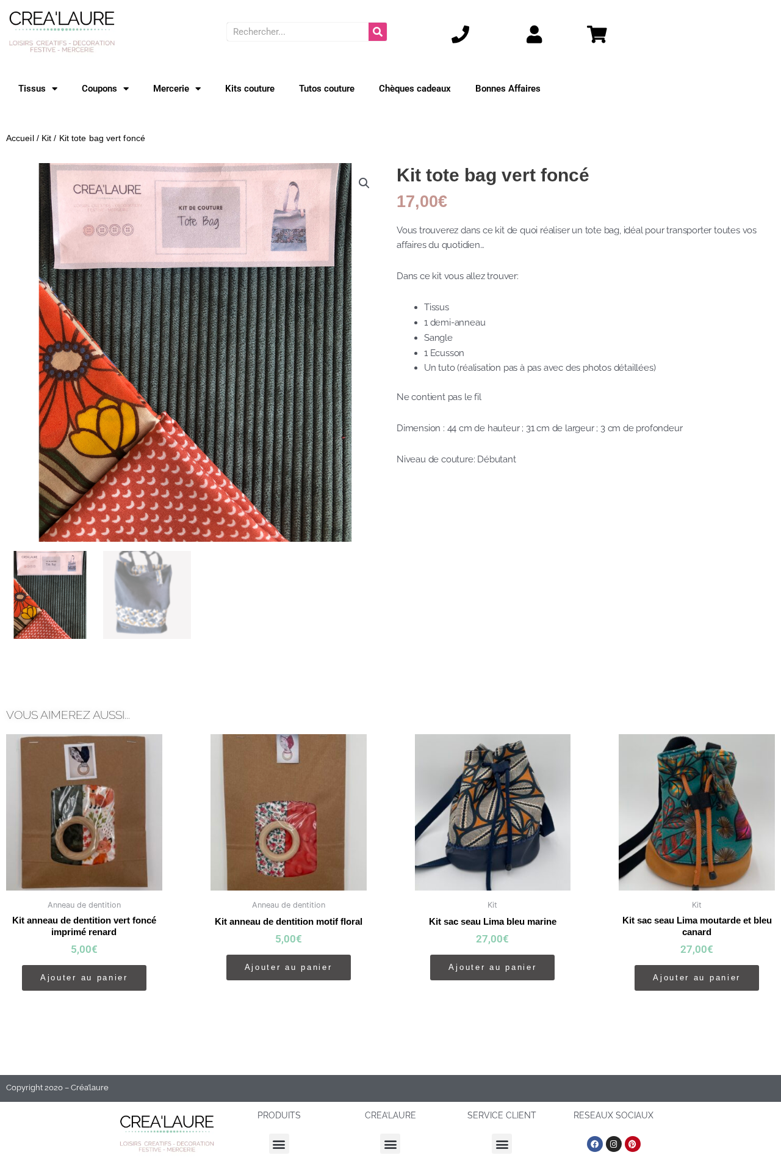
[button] (364, 183)
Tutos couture (327, 88)
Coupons (99, 88)
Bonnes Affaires (508, 88)
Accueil (20, 138)
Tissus (32, 88)
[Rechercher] (378, 32)
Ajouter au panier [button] (84, 977)
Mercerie (171, 88)
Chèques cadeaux (415, 88)
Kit (46, 138)
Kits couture (250, 88)
